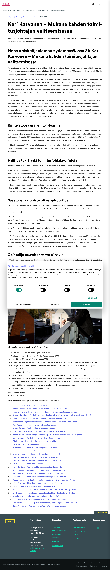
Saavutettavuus (84, 563)
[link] (93, 3)
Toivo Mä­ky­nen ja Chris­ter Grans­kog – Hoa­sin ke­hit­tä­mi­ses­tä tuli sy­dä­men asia (45, 412)
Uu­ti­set (12, 10)
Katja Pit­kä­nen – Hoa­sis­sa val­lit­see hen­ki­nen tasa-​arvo (35, 486)
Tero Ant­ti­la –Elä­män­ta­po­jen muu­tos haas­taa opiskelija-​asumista (39, 477)
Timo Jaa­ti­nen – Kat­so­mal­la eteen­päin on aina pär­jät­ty (35, 451)
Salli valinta (55, 304)
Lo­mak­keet (77, 539)
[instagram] (98, 528)
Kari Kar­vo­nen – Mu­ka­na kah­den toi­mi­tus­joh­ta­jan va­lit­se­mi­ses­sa (39, 470)
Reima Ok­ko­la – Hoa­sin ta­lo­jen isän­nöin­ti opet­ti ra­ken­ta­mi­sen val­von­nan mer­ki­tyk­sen (47, 435)
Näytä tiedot (92, 298)
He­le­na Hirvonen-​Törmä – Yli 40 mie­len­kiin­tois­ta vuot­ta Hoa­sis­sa (39, 418)
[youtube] (103, 528)
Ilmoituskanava (81, 566)
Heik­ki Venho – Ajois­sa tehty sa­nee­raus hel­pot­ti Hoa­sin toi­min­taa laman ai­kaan (45, 422)
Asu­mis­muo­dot (57, 546)
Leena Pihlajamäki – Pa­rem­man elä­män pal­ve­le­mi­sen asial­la (37, 461)
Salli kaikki (86, 304)
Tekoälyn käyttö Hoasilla (97, 566)
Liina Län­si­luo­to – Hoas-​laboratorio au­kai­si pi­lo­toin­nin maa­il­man (39, 483)
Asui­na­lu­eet (56, 541)
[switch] (43, 290)
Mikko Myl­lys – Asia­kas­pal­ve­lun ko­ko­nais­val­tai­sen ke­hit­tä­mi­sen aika (41, 499)
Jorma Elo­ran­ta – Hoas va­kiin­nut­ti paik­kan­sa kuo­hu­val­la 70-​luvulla (40, 409)
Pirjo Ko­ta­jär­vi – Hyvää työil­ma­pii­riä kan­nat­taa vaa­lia (34, 425)
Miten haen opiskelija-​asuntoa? (59, 529)
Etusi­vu (4, 10)
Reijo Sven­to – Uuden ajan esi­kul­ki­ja (27, 444)
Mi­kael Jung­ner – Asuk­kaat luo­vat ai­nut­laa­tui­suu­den (34, 428)
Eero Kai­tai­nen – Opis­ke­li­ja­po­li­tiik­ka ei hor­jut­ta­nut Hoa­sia (36, 438)
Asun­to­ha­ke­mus (79, 528)
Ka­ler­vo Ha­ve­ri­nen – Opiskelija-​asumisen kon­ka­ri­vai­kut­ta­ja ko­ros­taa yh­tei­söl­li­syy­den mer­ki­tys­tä (52, 415)
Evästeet (94, 563)
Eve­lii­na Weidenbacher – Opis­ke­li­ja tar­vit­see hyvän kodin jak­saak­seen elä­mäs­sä (45, 503)
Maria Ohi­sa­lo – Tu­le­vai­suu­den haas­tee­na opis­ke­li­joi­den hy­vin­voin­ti (40, 431)
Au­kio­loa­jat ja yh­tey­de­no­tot (37, 549)
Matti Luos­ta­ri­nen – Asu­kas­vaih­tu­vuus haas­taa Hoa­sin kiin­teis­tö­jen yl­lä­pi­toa (44, 493)
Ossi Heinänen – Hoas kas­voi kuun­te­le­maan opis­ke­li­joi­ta (35, 457)
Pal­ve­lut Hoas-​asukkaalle (57, 536)
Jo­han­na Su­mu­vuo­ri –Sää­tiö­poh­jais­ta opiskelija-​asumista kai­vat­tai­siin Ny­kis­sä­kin (46, 480)
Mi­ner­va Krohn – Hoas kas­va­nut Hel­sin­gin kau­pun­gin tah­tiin (37, 454)
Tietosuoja (103, 563)
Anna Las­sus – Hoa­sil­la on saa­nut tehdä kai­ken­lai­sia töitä (36, 496)
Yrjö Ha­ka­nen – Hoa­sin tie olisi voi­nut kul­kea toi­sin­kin (34, 441)
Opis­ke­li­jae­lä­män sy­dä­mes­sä (18, 17)
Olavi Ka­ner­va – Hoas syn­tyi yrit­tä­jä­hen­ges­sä (31, 405)
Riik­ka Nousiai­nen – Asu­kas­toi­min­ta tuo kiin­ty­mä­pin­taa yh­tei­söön (39, 506)
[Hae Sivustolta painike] (100, 3)
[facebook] (94, 528)
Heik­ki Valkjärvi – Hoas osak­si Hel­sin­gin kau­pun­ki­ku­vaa (35, 448)
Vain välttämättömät (23, 304)
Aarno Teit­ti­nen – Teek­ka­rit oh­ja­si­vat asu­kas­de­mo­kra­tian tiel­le (38, 467)
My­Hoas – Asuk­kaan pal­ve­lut (80, 533)
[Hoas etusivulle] (6, 4)
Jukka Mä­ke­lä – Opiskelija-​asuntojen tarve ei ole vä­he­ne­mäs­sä (38, 473)
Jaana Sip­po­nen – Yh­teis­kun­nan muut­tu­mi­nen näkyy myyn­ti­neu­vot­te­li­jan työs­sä (45, 490)
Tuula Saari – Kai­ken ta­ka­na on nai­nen (28, 464)
